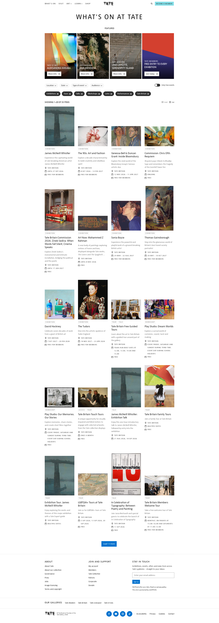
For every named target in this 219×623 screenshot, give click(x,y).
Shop (87, 4)
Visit (61, 4)
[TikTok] (129, 614)
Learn (78, 4)
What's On (50, 4)
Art (68, 4)
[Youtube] (116, 614)
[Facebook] (109, 614)
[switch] (158, 85)
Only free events (168, 85)
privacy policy (161, 587)
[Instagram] (122, 614)
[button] (151, 3)
